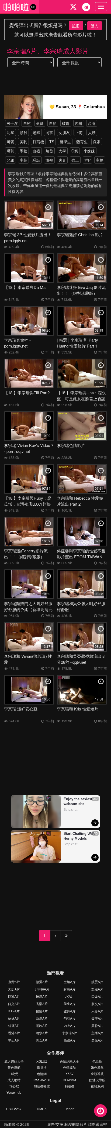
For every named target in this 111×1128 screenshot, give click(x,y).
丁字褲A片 (41, 989)
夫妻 (62, 160)
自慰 (27, 123)
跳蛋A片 (97, 981)
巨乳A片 (14, 996)
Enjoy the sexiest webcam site (78, 801)
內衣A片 (69, 1025)
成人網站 (14, 1079)
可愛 (10, 141)
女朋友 (64, 132)
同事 (49, 132)
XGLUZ (41, 1061)
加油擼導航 (42, 1086)
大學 (62, 150)
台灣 (91, 123)
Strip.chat (70, 810)
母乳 (10, 150)
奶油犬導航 (97, 1079)
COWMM (69, 1079)
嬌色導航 (97, 1067)
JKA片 (69, 996)
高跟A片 (69, 1040)
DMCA (42, 1108)
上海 (79, 132)
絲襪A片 (14, 1025)
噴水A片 (42, 1032)
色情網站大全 (69, 1061)
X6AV (69, 1073)
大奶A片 (14, 989)
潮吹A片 (42, 1025)
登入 (94, 25)
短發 (49, 150)
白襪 (36, 150)
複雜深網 (97, 1086)
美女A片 (42, 1040)
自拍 (53, 123)
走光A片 (97, 1040)
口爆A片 (97, 996)
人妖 (92, 132)
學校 (23, 150)
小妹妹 (89, 150)
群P (87, 160)
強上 (75, 160)
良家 (96, 141)
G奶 (74, 150)
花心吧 (14, 1086)
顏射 (23, 132)
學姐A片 (14, 1040)
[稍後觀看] (100, 1110)
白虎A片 (42, 1018)
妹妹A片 (14, 1018)
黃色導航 (14, 1067)
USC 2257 (14, 1108)
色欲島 (97, 1061)
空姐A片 (69, 981)
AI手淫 (12, 123)
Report (69, 1108)
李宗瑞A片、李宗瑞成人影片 (48, 50)
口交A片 (14, 1003)
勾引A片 (69, 1018)
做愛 (40, 123)
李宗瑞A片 (69, 1032)
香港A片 (14, 1032)
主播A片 (97, 1032)
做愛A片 (42, 981)
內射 (78, 123)
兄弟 (10, 160)
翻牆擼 (69, 1086)
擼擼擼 (42, 1067)
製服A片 (97, 989)
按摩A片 (42, 996)
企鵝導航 (97, 1073)
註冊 (76, 25)
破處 (66, 123)
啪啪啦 (9, 1124)
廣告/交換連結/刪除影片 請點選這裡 (77, 1124)
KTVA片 (14, 1011)
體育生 (82, 141)
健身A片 (69, 1011)
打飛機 (38, 141)
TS (51, 141)
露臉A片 (97, 1025)
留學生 (65, 141)
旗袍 (49, 160)
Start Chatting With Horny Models (79, 836)
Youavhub (13, 1092)
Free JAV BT (42, 1079)
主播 (99, 160)
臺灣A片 (14, 981)
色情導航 (69, 1067)
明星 (10, 132)
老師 (36, 132)
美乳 (23, 141)
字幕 (23, 160)
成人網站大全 (14, 1061)
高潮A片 (42, 1003)
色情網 (42, 1073)
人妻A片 (97, 1011)
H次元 (13, 1073)
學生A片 (69, 1003)
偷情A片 (42, 1011)
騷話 (36, 160)
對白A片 (69, 989)
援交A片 (97, 1018)
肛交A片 (97, 1003)
